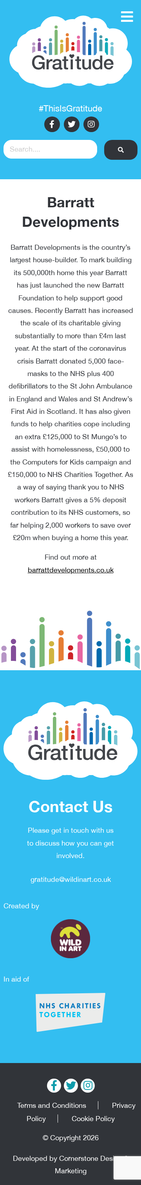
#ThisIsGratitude (70, 108)
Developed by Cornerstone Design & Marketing (70, 1164)
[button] (121, 150)
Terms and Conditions (51, 1105)
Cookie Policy (93, 1118)
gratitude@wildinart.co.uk (71, 879)
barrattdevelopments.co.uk (71, 570)
